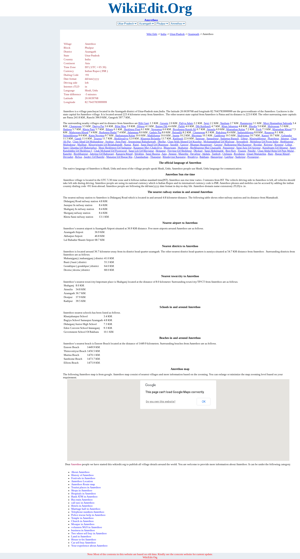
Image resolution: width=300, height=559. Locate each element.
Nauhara (224, 123)
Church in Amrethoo (82, 521)
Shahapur (183, 147)
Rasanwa (269, 132)
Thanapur (155, 157)
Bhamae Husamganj (201, 144)
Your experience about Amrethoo (89, 545)
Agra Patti (120, 141)
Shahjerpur (243, 135)
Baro (270, 153)
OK (204, 401)
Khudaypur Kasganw (174, 157)
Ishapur (285, 138)
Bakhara (204, 157)
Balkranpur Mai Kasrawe (238, 144)
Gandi (78, 138)
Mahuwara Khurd (78, 132)
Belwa (78, 157)
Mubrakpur (69, 144)
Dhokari (198, 150)
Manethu (183, 153)
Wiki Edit (152, 34)
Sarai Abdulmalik (214, 150)
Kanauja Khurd (124, 153)
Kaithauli (178, 138)
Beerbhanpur (81, 153)
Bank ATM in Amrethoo (84, 496)
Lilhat (288, 144)
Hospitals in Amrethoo (83, 493)
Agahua (109, 141)
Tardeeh (216, 153)
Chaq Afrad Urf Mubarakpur (88, 141)
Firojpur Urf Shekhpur (180, 150)
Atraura (172, 153)
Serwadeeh (242, 141)
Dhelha (162, 141)
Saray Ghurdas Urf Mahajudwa (80, 147)
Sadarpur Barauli (229, 138)
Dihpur (141, 126)
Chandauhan (141, 157)
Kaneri (265, 135)
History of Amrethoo (82, 475)
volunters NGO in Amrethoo (86, 527)
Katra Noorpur (96, 135)
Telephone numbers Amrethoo (87, 512)
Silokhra (139, 153)
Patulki (252, 150)
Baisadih (177, 132)
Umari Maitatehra (256, 153)
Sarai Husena (153, 153)
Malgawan (273, 126)
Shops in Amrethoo (81, 490)
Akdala (206, 153)
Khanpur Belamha (151, 138)
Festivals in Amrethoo (83, 478)
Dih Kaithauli (203, 126)
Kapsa (127, 144)
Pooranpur (253, 157)
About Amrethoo (80, 472)
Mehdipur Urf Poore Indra (264, 141)
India (163, 34)
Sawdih (174, 144)
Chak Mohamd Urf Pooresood (110, 150)
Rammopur (246, 123)
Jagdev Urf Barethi (94, 157)
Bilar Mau (120, 126)
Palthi (181, 126)
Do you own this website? (161, 401)
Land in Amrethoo (81, 536)
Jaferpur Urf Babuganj (102, 153)
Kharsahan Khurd (282, 129)
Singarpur (156, 129)
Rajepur (268, 144)
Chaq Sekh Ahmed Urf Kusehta (185, 141)
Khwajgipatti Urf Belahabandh (105, 144)
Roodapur (239, 153)
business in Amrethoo (83, 530)
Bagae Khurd (282, 153)
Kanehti (67, 153)
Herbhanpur (286, 141)
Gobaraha (286, 135)
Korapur (278, 144)
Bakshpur (221, 132)
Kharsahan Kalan (235, 129)
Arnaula (211, 129)
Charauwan (75, 126)
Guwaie (164, 123)
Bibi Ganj (143, 123)
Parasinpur (228, 147)
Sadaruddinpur (245, 132)
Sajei (206, 123)
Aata (164, 153)
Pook (259, 129)
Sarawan (200, 138)
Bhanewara (170, 147)
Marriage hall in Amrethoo (85, 508)
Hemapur (161, 150)
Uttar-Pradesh (177, 34)
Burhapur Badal (108, 132)
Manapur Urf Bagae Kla (119, 157)
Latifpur (228, 157)
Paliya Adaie (186, 123)
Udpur (244, 138)
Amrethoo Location (82, 481)
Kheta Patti (89, 129)
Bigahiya (193, 157)
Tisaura (242, 150)
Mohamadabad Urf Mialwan (218, 141)
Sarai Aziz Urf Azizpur (248, 147)
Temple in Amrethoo (82, 518)
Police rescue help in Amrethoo (88, 515)
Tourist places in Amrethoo (86, 487)
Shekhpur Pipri (132, 129)
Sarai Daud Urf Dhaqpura (154, 144)
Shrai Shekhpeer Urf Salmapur (115, 147)
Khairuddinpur (258, 138)
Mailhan (82, 144)
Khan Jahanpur (230, 126)
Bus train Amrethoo (82, 499)
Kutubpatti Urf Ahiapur (275, 147)
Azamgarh (193, 34)
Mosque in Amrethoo (82, 524)
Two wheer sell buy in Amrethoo (89, 533)
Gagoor (184, 144)
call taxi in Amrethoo (82, 502)
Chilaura (227, 153)
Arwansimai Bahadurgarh (142, 141)
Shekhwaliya (121, 138)
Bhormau (197, 135)
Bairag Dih (162, 126)
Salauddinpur (70, 135)
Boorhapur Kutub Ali (184, 129)
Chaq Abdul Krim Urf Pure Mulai (276, 150)
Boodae (257, 144)
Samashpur (213, 138)
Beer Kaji (231, 150)
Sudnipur (240, 157)
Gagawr (218, 144)
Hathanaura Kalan (125, 135)
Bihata (109, 129)
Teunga (98, 138)
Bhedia (253, 126)
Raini (136, 144)
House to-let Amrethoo (83, 539)
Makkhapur (153, 135)
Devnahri (68, 157)
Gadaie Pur (155, 132)
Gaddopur (219, 135)
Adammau (133, 132)
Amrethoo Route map (83, 484)
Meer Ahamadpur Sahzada (277, 123)
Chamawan (199, 132)
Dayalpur (195, 153)
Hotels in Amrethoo (82, 505)
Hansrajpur (217, 157)
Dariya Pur (98, 126)
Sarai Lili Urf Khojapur (141, 150)
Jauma (175, 135)
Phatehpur (273, 138)
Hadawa (67, 129)
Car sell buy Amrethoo (83, 542)
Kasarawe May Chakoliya (147, 147)
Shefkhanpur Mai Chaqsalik (205, 147)
